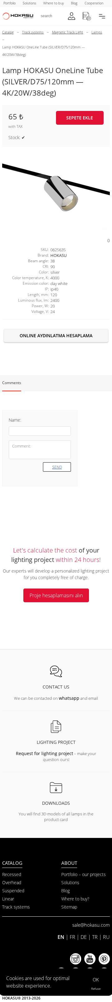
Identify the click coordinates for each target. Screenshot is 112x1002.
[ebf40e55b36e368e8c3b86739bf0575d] (56, 192)
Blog (65, 891)
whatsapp (69, 698)
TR (95, 937)
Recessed (11, 874)
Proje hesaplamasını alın (56, 595)
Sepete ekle (79, 118)
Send (57, 467)
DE (84, 937)
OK (96, 979)
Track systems (16, 907)
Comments (11, 382)
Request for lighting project (44, 753)
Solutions (70, 882)
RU (106, 937)
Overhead (11, 882)
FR (72, 937)
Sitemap (69, 907)
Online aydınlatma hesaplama (56, 335)
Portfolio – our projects (83, 874)
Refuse (95, 988)
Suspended (13, 891)
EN (61, 937)
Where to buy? (75, 899)
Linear (8, 899)
